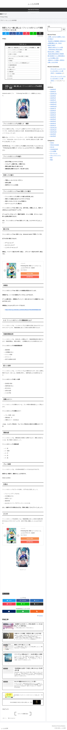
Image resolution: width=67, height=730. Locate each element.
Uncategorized (6, 593)
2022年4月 (53, 119)
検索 (49, 26)
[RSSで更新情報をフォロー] (37, 611)
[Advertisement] (23, 580)
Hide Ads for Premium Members (58, 725)
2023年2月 (53, 115)
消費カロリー (12, 69)
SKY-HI (52, 147)
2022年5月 (53, 117)
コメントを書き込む (23, 713)
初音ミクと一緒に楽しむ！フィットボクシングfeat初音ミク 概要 (23, 47)
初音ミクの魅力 (13, 54)
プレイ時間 (11, 73)
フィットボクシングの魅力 (15, 52)
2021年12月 (53, 127)
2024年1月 (53, 100)
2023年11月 (53, 104)
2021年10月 (53, 132)
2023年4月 (53, 112)
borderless (59, 73)
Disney (52, 142)
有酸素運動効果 (13, 65)
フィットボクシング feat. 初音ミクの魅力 (18, 56)
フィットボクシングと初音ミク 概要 (18, 49)
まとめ (10, 78)
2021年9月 (53, 134)
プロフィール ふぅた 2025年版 (8, 20)
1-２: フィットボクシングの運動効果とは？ (19, 62)
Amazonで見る (30, 273)
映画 (51, 159)
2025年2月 (53, 91)
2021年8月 (53, 136)
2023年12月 (53, 102)
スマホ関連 (53, 151)
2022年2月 (53, 123)
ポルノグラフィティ (55, 155)
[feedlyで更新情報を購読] (23, 611)
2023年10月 (53, 106)
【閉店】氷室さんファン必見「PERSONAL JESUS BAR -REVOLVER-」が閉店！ (55, 49)
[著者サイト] (9, 611)
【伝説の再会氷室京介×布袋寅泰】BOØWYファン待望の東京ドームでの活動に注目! (56, 56)
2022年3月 (53, 121)
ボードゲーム (53, 153)
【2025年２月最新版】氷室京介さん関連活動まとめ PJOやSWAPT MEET (57, 43)
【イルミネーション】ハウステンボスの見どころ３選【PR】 (58, 71)
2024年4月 (53, 98)
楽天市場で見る (30, 276)
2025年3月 (53, 89)
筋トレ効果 (11, 67)
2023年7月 (53, 108)
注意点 (10, 76)
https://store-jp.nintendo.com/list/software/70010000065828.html (23, 309)
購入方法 (11, 58)
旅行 (51, 157)
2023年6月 (53, 110)
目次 (21, 44)
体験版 (10, 60)
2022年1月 (53, 125)
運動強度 (11, 71)
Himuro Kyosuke (54, 145)
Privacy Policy (4, 17)
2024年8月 (53, 95)
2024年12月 (53, 93)
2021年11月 (53, 129)
